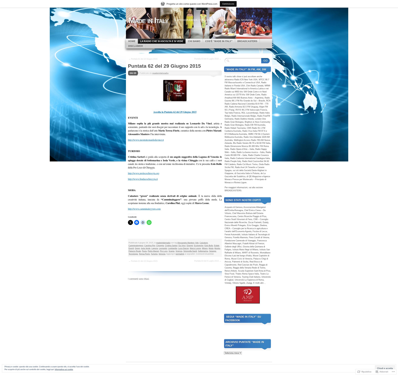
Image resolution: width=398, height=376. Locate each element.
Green (137, 248)
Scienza (179, 251)
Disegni (190, 246)
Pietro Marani (153, 251)
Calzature (204, 243)
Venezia (162, 254)
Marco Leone (195, 248)
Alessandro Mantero (185, 243)
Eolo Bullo (208, 246)
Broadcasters (247, 41)
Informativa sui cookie (64, 369)
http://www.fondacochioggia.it (143, 179)
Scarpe (172, 251)
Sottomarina (203, 251)
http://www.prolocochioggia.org (143, 173)
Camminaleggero (136, 246)
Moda (211, 248)
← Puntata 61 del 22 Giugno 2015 (143, 59)
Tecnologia (133, 254)
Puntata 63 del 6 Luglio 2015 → (207, 59)
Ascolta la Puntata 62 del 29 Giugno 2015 (175, 112)
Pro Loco (164, 251)
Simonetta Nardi (190, 251)
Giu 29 (133, 73)
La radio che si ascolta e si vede (161, 41)
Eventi (131, 248)
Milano (205, 248)
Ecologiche (199, 246)
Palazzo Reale (135, 251)
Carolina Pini (149, 246)
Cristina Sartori (171, 246)
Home (131, 41)
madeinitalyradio (160, 73)
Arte (197, 243)
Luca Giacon (183, 248)
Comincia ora (228, 4)
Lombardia (172, 248)
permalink (180, 254)
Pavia (144, 251)
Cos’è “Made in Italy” (219, 41)
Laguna (154, 248)
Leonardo (163, 248)
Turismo (154, 254)
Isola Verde (145, 248)
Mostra (217, 248)
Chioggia (160, 246)
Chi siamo (194, 41)
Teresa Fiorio (144, 254)
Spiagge (212, 251)
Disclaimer (135, 46)
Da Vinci (182, 246)
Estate (216, 246)
